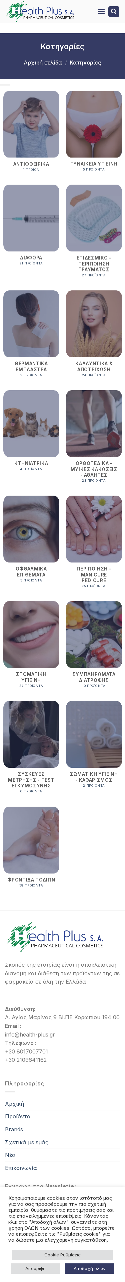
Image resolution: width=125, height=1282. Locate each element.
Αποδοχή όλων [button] (90, 1268)
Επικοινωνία (21, 1168)
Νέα (10, 1155)
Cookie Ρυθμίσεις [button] (62, 1254)
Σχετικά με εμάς (26, 1142)
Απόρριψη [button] (35, 1268)
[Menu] (101, 11)
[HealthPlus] (46, 11)
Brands (14, 1129)
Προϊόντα (18, 1116)
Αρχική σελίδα (43, 62)
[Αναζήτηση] (114, 11)
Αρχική (14, 1103)
